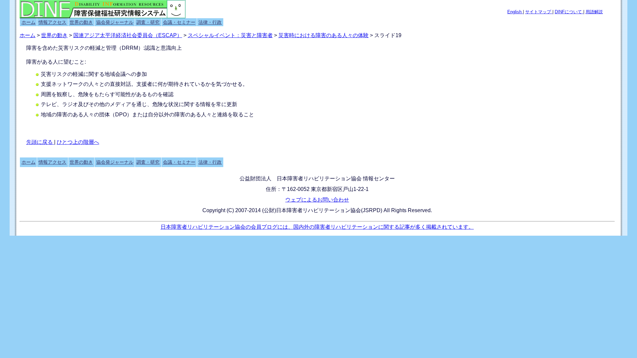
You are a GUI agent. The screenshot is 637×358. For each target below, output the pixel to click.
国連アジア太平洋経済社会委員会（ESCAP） (127, 35)
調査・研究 (148, 22)
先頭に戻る (40, 142)
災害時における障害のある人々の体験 (323, 35)
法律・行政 (210, 22)
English (515, 11)
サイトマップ (538, 11)
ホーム (28, 22)
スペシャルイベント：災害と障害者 (230, 35)
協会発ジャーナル (114, 22)
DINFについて (569, 11)
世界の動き (81, 22)
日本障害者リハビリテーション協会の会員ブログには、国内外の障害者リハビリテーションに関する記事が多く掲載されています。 (317, 227)
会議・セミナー (179, 22)
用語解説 (594, 11)
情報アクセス (52, 22)
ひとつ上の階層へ (78, 142)
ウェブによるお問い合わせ (317, 200)
